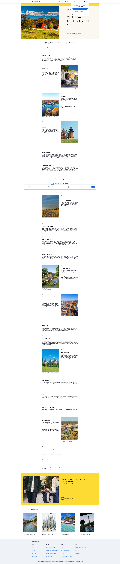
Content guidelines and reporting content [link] (66, 556)
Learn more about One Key (80, 11)
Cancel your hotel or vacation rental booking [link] (81, 547)
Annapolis (62, 98)
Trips (81, 1)
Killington (56, 154)
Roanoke (60, 57)
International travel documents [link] (79, 553)
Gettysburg (60, 463)
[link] (80, 15)
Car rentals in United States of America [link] (51, 553)
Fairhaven (62, 167)
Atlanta (65, 354)
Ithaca (43, 423)
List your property (72, 1)
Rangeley (48, 341)
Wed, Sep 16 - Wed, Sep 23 (53, 187)
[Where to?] (35, 187)
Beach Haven (55, 450)
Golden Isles (56, 70)
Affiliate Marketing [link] (34, 556)
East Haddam (55, 256)
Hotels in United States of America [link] (50, 547)
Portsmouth (44, 298)
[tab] (52, 183)
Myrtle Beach (68, 200)
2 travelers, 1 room (74, 187)
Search (93, 186)
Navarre (54, 382)
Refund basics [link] (77, 550)
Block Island (44, 127)
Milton (43, 396)
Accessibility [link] (62, 553)
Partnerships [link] (33, 550)
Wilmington (44, 409)
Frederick (62, 270)
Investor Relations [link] (34, 553)
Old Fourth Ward (69, 355)
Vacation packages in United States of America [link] (52, 550)
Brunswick (48, 75)
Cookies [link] (62, 547)
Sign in (87, 1)
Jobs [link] (32, 547)
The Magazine (24, 4)
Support (77, 1)
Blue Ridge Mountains (55, 57)
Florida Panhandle (69, 382)
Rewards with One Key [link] (49, 556)
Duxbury (43, 228)
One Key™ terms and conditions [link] (65, 550)
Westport (66, 241)
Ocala (60, 327)
